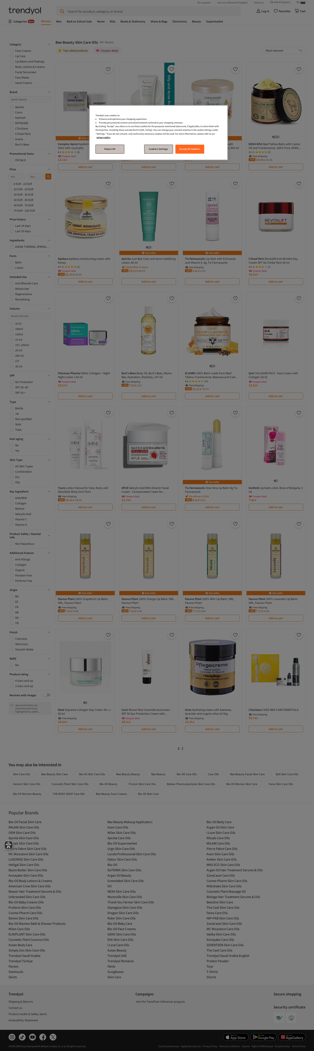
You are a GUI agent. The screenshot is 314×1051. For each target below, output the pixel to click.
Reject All (109, 148)
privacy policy (103, 137)
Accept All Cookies (189, 148)
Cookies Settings (158, 148)
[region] (158, 132)
